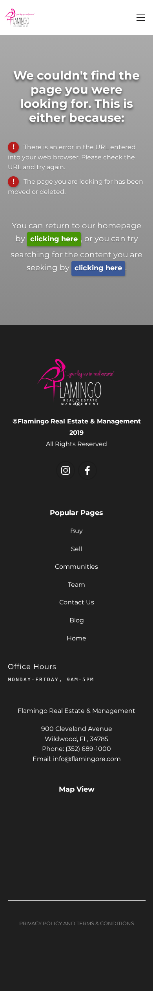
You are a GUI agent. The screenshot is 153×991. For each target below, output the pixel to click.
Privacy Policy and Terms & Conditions (76, 924)
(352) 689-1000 (88, 749)
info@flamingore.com (87, 759)
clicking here (54, 239)
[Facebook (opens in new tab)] (87, 470)
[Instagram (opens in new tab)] (65, 470)
